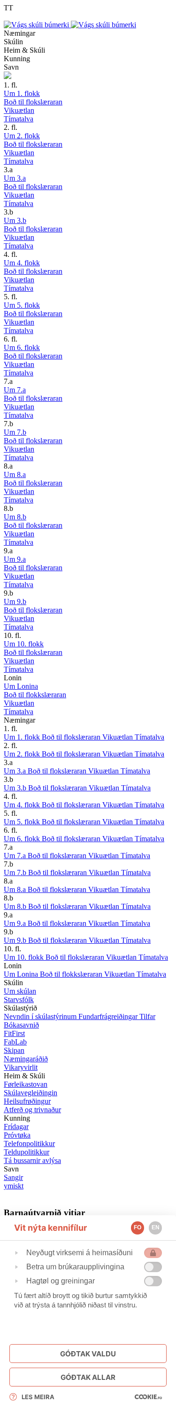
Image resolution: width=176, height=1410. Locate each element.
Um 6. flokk (23, 839)
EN (156, 1227)
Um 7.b (16, 872)
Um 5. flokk (23, 822)
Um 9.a (16, 923)
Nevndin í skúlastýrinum (41, 1016)
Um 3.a (16, 771)
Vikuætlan (118, 737)
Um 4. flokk (23, 805)
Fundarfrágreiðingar (108, 1016)
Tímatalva (149, 737)
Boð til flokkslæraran (72, 974)
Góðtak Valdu (88, 1353)
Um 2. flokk (23, 754)
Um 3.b (16, 788)
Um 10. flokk (25, 957)
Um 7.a (16, 856)
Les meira (38, 1397)
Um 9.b (16, 940)
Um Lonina (22, 974)
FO (137, 1227)
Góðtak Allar (88, 1377)
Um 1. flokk (23, 737)
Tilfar (147, 1016)
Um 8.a (16, 889)
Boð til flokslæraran (72, 737)
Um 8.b (16, 906)
